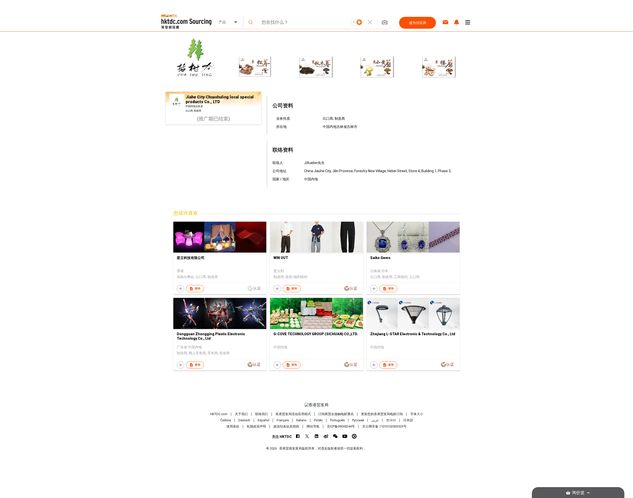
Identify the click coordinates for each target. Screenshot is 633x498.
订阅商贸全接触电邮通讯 (336, 414)
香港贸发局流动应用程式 (293, 414)
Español (263, 420)
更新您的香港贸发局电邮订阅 (382, 414)
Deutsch (244, 420)
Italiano (301, 420)
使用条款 (232, 426)
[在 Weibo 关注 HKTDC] (326, 436)
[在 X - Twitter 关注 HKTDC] (307, 436)
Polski (318, 420)
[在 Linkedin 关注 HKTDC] (316, 436)
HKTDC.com (218, 414)
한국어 (391, 420)
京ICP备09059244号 (341, 426)
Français (283, 420)
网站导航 (313, 426)
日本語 (408, 420)
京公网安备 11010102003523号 (384, 426)
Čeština (225, 420)
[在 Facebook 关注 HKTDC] (297, 436)
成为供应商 (417, 23)
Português (337, 420)
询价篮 (578, 492)
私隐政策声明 (256, 426)
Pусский (358, 420)
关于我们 (241, 414)
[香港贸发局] (316, 405)
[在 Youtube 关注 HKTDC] (344, 436)
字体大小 (416, 414)
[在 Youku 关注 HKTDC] (354, 436)
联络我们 (261, 414)
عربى (375, 420)
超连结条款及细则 (286, 426)
